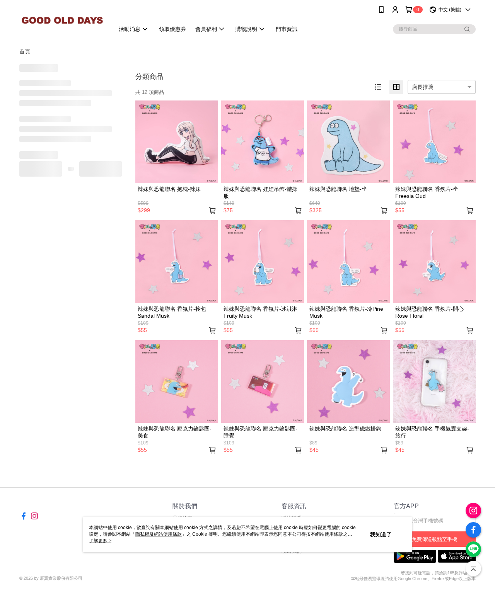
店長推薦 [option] (423, 87)
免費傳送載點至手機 (434, 539)
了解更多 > (100, 540)
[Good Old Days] (62, 20)
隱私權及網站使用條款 (158, 534)
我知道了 (381, 534)
